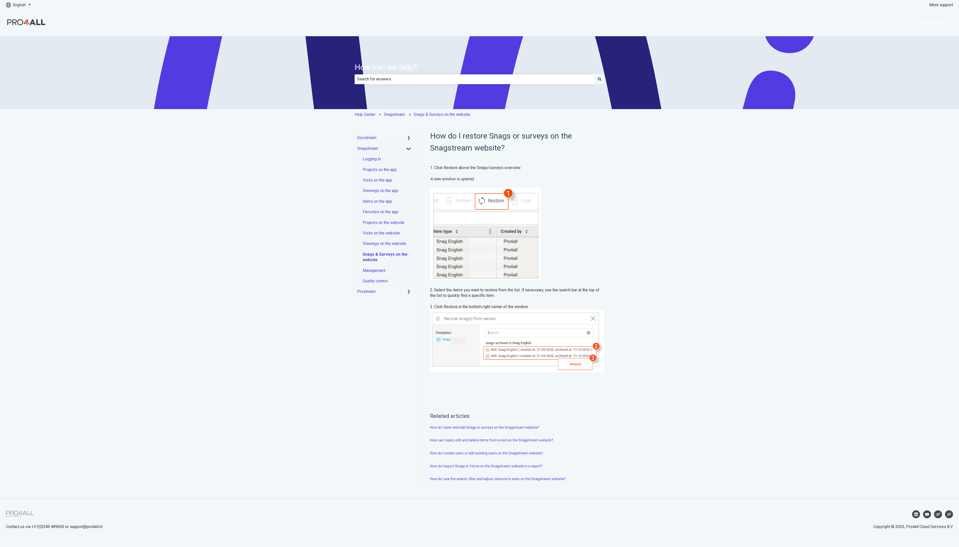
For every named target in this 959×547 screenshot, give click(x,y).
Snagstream (394, 114)
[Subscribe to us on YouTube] (927, 514)
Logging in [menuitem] (372, 159)
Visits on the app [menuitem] (377, 180)
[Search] (599, 79)
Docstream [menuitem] (366, 137)
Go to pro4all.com (933, 22)
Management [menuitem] (374, 270)
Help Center (365, 114)
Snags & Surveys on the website (442, 114)
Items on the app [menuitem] (377, 201)
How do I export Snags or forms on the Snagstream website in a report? (486, 466)
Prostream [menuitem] (366, 291)
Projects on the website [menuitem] (383, 222)
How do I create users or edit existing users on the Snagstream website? (486, 453)
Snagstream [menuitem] (367, 148)
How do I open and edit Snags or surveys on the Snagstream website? (484, 427)
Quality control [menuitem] (375, 281)
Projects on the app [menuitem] (380, 169)
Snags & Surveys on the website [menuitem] (385, 257)
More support (941, 4)
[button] (409, 138)
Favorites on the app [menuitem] (380, 211)
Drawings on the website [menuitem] (384, 243)
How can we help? (386, 67)
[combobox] (475, 79)
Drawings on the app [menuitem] (380, 190)
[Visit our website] (938, 514)
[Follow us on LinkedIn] (916, 514)
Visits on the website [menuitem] (381, 233)
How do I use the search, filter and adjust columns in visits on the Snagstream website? (498, 479)
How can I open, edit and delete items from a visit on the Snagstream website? (491, 440)
